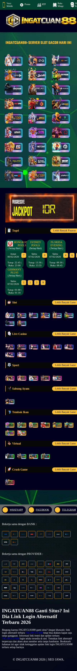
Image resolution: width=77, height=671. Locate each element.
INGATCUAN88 (34, 632)
